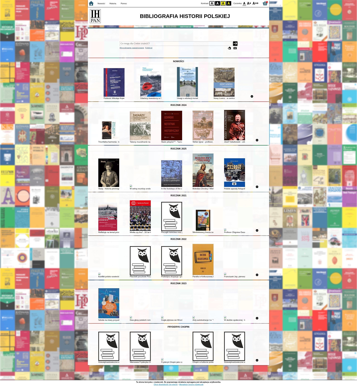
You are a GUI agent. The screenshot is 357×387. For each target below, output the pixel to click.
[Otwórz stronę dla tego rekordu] (115, 82)
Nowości (101, 3)
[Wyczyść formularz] (229, 48)
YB (223, 3)
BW (217, 3)
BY (228, 3)
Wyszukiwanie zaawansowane (132, 48)
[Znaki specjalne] (235, 48)
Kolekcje (148, 48)
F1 (249, 3)
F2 (255, 3)
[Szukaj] (235, 43)
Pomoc (124, 3)
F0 (244, 3)
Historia (112, 3)
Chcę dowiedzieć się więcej (166, 385)
